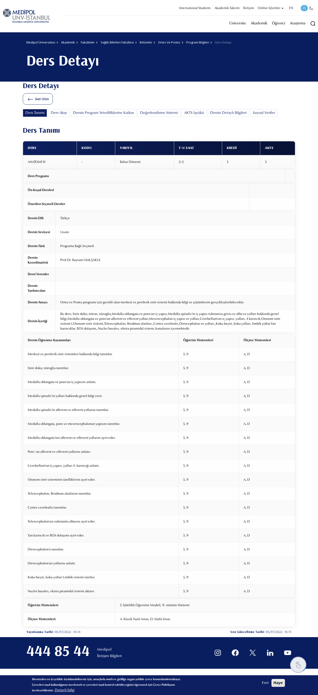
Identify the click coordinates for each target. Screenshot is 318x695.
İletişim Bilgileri (109, 656)
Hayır (278, 683)
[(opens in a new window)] (218, 653)
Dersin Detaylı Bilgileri (228, 113)
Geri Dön (42, 99)
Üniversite (237, 23)
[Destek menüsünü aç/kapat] (298, 665)
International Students (195, 8)
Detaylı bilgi (64, 690)
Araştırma (297, 23)
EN (291, 8)
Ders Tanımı (34, 113)
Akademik (259, 23)
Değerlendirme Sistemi (159, 113)
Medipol (104, 650)
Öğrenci (278, 23)
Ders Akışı (59, 113)
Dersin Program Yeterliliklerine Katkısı (103, 113)
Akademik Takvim (227, 8)
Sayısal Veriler (264, 113)
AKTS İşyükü (194, 113)
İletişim (248, 8)
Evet (265, 683)
